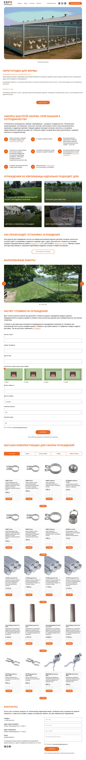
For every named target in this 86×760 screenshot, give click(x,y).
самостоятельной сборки (16, 141)
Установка (31, 3)
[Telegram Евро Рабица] (65, 3)
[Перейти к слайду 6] (46, 304)
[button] (75, 3)
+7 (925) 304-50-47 (51, 3)
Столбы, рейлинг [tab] (43, 453)
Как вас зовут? (8, 334)
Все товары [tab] (12, 453)
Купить (25, 3)
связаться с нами (37, 243)
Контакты (38, 3)
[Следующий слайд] (82, 284)
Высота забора (8, 396)
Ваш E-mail (7, 355)
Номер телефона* (9, 345)
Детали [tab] (27, 453)
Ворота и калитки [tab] (74, 453)
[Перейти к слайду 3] (42, 304)
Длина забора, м (9, 385)
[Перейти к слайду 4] (43, 304)
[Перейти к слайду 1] (39, 304)
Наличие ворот (8, 417)
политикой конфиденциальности (19, 427)
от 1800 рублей (50, 165)
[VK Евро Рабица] (59, 3)
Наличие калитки (9, 406)
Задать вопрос (43, 102)
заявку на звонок (60, 243)
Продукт (20, 3)
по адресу (36, 328)
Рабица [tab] (59, 453)
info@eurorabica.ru (9, 737)
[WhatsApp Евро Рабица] (62, 3)
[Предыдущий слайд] (4, 284)
